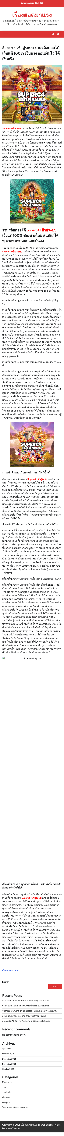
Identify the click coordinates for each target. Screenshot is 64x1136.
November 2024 (9, 1064)
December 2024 (9, 1059)
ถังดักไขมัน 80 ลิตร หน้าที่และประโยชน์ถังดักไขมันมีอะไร (26, 1021)
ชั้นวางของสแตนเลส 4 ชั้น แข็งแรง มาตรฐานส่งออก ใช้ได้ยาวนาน (29, 1011)
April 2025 (6, 1049)
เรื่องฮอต (6, 1097)
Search (5, 981)
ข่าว (4, 1087)
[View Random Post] (53, 34)
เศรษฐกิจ (6, 1102)
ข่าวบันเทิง (6, 1092)
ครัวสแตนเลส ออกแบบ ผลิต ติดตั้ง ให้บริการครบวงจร (24, 1016)
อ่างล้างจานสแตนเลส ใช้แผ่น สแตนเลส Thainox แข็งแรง (25, 1001)
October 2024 (8, 1069)
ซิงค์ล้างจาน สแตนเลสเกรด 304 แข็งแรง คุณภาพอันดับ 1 (25, 1006)
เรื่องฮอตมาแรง (32, 14)
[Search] (58, 34)
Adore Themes (13, 1128)
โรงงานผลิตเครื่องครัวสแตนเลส (15, 1107)
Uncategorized (8, 1082)
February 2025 (8, 1054)
